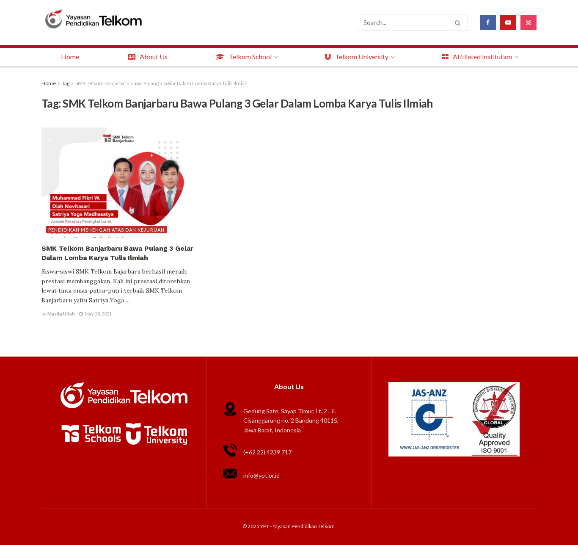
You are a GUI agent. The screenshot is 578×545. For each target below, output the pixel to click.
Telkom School (250, 57)
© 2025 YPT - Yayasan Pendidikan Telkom (288, 526)
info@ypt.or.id (261, 475)
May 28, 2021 (98, 313)
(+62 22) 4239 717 (267, 452)
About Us (154, 57)
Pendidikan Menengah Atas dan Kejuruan (106, 229)
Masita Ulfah (61, 313)
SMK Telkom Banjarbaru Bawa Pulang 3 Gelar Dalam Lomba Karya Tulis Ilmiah (161, 83)
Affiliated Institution (482, 57)
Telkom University (361, 57)
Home (70, 57)
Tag (65, 83)
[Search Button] (459, 22)
